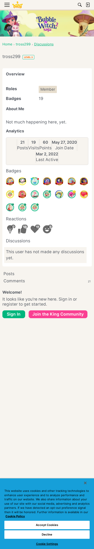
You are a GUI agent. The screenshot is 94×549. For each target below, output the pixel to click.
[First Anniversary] (35, 181)
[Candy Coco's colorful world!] (59, 194)
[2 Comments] (22, 207)
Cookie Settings (47, 544)
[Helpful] (72, 194)
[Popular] (10, 207)
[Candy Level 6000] (10, 181)
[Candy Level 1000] (22, 194)
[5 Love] (84, 194)
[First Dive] (35, 207)
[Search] (80, 5)
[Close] (85, 483)
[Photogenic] (22, 181)
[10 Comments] (10, 194)
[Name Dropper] (35, 194)
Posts (22, 147)
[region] (47, 513)
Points (45, 147)
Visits (33, 147)
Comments (47, 280)
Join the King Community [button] (58, 314)
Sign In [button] (14, 314)
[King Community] (17, 4)
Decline (47, 534)
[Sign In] (88, 5)
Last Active (47, 159)
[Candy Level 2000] (84, 181)
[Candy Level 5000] (59, 181)
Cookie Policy (15, 516)
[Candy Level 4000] (47, 181)
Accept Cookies (47, 525)
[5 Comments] (47, 194)
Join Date (64, 147)
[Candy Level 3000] (72, 181)
